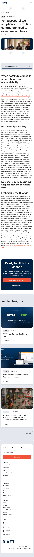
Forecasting (6, 467)
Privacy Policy (6, 507)
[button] (30, 3)
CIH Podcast (6, 485)
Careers (5, 505)
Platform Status (7, 495)
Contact (5, 512)
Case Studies (6, 488)
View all (28, 433)
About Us (5, 502)
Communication (7, 465)
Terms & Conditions (8, 510)
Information (6, 470)
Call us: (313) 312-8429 (25, 546)
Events (4, 490)
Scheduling (5, 478)
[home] (5, 3)
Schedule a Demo (7, 514)
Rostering (5, 475)
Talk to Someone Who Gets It (17, 280)
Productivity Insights (8, 472)
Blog (4, 492)
